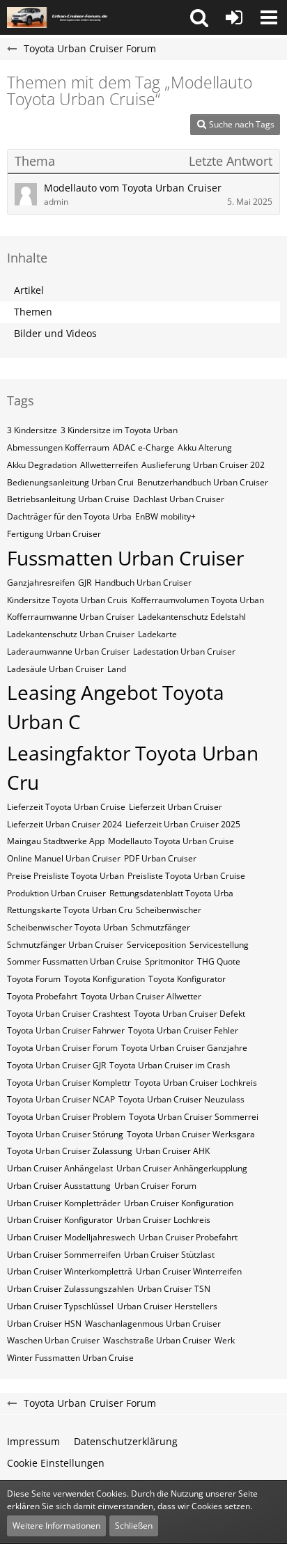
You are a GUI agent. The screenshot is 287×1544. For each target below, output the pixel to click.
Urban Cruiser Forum (155, 1186)
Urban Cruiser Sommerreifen (64, 1255)
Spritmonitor (169, 961)
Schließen (134, 1525)
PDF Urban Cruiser (160, 858)
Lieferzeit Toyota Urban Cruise (66, 807)
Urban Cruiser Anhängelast (60, 1168)
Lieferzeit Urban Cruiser (175, 807)
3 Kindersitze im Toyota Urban (119, 430)
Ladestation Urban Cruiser (184, 651)
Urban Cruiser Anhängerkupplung (181, 1168)
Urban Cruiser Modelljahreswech (71, 1237)
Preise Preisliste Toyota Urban (65, 876)
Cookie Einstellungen (55, 1462)
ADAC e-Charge (143, 447)
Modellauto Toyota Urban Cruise (171, 841)
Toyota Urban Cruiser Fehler (183, 1030)
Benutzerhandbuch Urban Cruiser (202, 482)
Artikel (29, 290)
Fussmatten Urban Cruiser (125, 558)
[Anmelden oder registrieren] (234, 17)
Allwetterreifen (109, 465)
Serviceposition (156, 945)
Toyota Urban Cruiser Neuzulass (181, 1099)
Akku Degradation (42, 465)
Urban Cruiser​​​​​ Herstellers (167, 1306)
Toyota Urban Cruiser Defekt (189, 1014)
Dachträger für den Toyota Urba (69, 516)
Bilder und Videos (55, 333)
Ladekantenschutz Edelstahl (192, 617)
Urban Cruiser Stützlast (169, 1255)
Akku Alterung (205, 447)
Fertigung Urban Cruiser (54, 534)
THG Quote (218, 961)
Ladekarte (157, 634)
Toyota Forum (34, 979)
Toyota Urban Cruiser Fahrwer (66, 1030)
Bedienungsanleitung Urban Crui (70, 482)
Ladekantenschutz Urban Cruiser (70, 634)
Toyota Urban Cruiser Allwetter (141, 996)
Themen (33, 311)
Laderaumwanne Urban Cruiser (68, 651)
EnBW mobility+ (165, 516)
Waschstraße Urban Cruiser (157, 1340)
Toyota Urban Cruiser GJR (56, 1065)
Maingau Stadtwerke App (55, 841)
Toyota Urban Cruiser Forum (62, 1048)
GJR (84, 582)
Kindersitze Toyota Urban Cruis (67, 600)
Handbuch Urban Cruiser (143, 582)
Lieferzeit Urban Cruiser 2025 (182, 824)
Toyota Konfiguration (104, 979)
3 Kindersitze (32, 430)
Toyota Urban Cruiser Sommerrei (193, 1117)
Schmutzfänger (160, 927)
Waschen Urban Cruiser (53, 1340)
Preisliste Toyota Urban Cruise (186, 876)
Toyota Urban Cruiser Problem (66, 1117)
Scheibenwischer (168, 910)
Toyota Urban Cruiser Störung (65, 1134)
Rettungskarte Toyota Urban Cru (69, 910)
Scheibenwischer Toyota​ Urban (67, 927)
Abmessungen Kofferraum (58, 447)
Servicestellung (219, 945)
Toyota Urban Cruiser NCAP (61, 1099)
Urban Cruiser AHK (173, 1151)
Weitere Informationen (56, 1525)
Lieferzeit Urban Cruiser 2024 (64, 824)
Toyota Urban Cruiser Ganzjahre (184, 1048)
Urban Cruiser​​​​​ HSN (44, 1323)
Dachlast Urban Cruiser (178, 499)
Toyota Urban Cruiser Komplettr (69, 1083)
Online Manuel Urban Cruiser (64, 858)
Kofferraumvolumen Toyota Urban (197, 600)
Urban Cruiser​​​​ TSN (173, 1289)
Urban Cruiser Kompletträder (64, 1203)
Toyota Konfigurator (187, 979)
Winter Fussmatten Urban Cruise (70, 1358)
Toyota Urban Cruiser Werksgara (191, 1134)
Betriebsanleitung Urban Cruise (68, 499)
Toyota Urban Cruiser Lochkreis (195, 1083)
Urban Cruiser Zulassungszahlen (70, 1289)
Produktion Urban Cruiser (56, 893)
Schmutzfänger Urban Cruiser (65, 945)
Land (116, 669)
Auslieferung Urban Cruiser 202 (203, 465)
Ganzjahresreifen (41, 582)
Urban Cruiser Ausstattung (59, 1186)
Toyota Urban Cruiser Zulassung (69, 1151)
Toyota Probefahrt (42, 996)
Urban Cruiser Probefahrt (188, 1237)
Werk (225, 1340)
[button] (199, 17)
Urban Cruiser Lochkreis (163, 1220)
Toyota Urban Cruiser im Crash (169, 1065)
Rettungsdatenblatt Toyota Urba (171, 893)
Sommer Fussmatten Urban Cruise (74, 961)
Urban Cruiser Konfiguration (178, 1203)
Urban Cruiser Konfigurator (60, 1220)
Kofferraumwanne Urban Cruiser (70, 617)
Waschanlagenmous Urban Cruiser (153, 1323)
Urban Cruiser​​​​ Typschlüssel (60, 1306)
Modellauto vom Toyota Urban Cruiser (133, 187)
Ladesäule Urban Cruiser (55, 669)
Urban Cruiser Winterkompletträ (69, 1271)
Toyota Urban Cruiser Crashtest (68, 1014)
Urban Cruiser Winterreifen (189, 1271)
